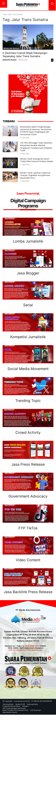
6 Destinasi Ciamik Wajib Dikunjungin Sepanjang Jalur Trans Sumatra (25, 54)
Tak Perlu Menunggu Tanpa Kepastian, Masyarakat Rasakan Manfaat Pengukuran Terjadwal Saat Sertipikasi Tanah (36, 146)
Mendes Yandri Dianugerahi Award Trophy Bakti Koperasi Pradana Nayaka (36, 160)
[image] (28, 227)
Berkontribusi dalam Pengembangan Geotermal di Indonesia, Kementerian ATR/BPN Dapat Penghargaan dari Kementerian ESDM (35, 131)
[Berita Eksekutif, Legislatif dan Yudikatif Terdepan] (28, 5)
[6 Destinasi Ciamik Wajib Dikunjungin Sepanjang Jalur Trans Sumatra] (28, 37)
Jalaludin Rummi (10, 60)
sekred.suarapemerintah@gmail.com (25, 650)
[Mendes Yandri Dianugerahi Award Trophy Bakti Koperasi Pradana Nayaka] (10, 163)
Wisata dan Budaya (11, 48)
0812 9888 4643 (32, 646)
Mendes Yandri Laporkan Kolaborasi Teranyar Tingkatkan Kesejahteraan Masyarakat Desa (35, 175)
